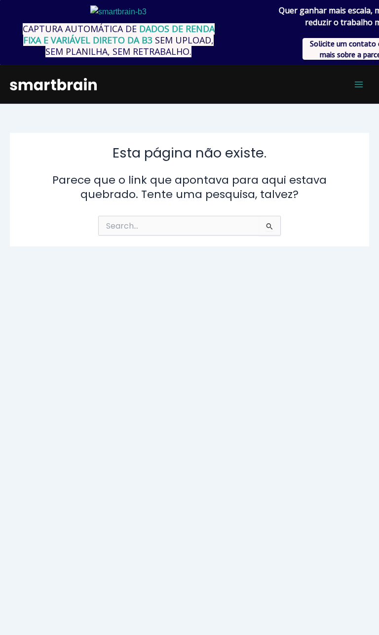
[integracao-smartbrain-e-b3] (118, 11)
